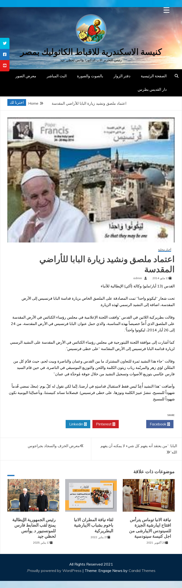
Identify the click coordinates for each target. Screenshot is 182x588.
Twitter (131, 424)
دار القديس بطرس (152, 89)
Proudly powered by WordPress (54, 570)
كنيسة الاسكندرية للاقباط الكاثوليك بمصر (91, 52)
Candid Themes (142, 570)
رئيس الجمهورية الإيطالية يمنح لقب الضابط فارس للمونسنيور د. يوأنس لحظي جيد (34, 528)
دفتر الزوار (122, 76)
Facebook (158, 424)
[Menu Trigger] (166, 10)
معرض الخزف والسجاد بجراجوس (54, 445)
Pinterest (104, 424)
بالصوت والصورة (90, 76)
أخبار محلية (164, 249)
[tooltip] (4, 43)
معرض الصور (25, 76)
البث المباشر (57, 76)
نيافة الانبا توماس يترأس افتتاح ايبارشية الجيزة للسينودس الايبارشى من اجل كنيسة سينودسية (150, 528)
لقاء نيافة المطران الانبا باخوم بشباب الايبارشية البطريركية (93, 525)
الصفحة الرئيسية (154, 76)
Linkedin (76, 424)
